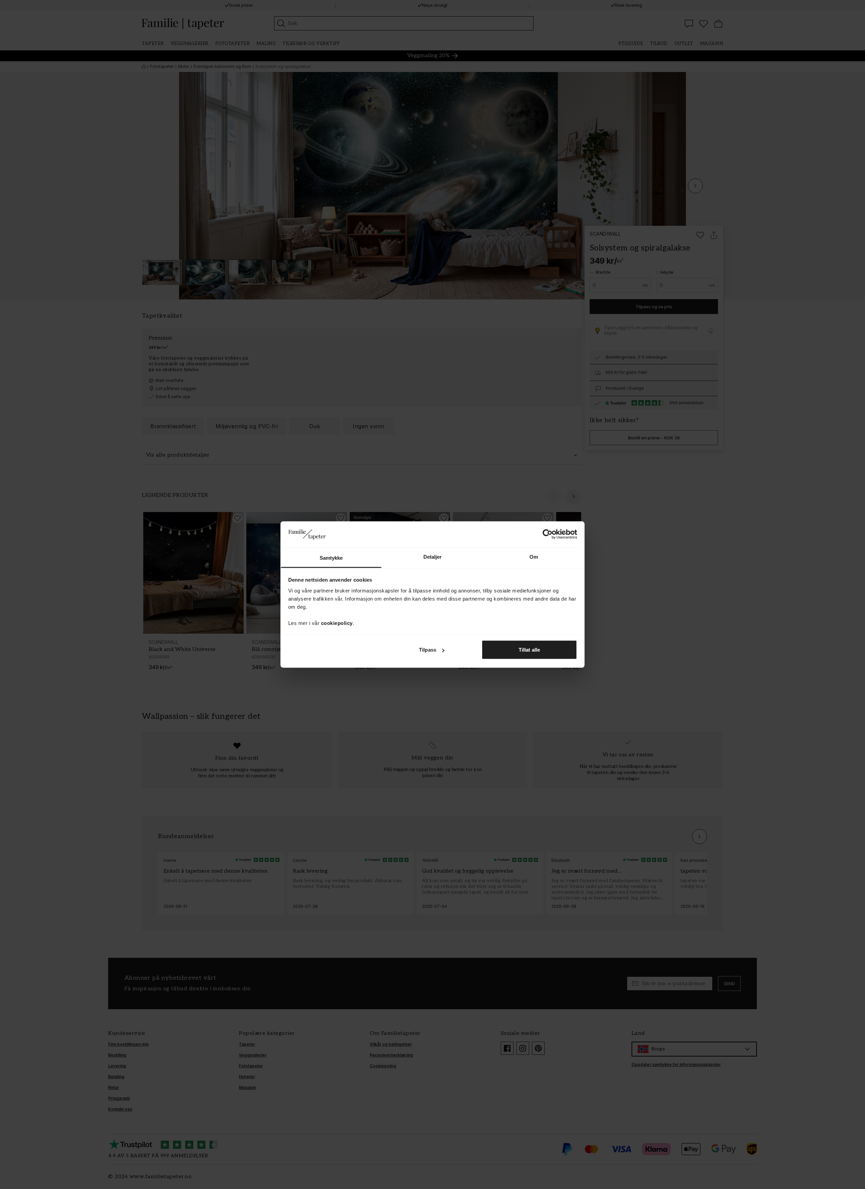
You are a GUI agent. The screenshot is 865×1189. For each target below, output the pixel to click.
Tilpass (427, 650)
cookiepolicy (337, 623)
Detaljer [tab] (432, 556)
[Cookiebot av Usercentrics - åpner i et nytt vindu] (547, 534)
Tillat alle (529, 650)
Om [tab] (533, 556)
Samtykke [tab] (331, 557)
